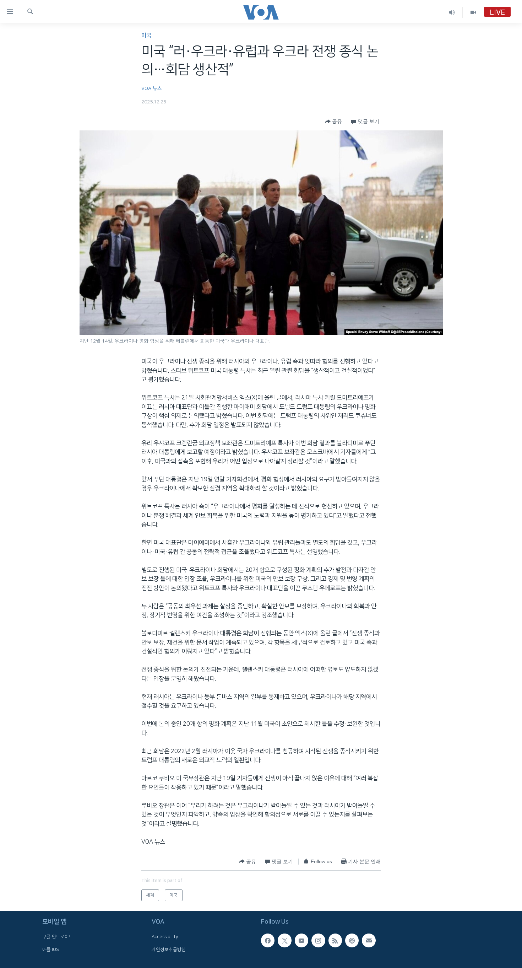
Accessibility (165, 936)
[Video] (473, 12)
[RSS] (335, 940)
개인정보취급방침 (169, 949)
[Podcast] (352, 940)
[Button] (333, 121)
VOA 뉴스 (151, 88)
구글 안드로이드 (57, 936)
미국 (146, 35)
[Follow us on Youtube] (301, 940)
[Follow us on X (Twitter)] (284, 940)
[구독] (368, 940)
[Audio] (452, 12)
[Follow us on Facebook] (267, 940)
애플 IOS (50, 949)
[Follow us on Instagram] (318, 940)
